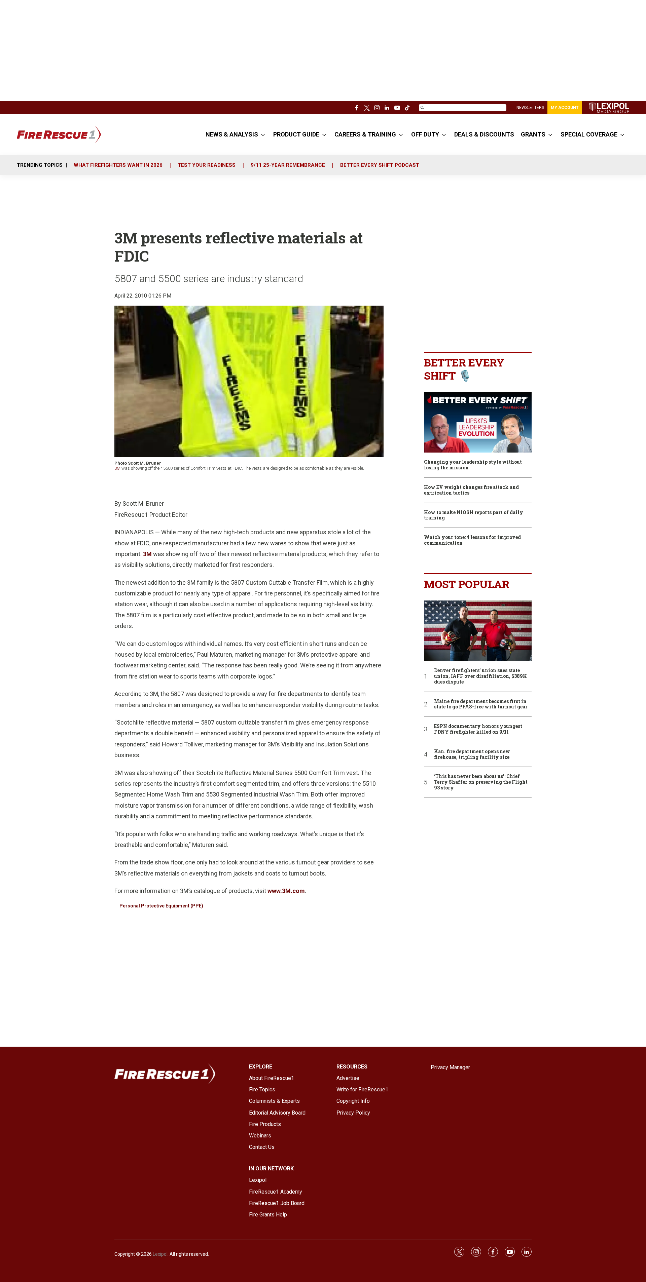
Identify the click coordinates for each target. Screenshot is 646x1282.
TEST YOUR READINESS (207, 165)
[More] (263, 134)
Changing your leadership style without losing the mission (473, 465)
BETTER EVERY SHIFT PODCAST (379, 165)
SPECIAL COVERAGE (589, 134)
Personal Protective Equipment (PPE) (161, 905)
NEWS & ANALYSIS (232, 134)
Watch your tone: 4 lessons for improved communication (472, 540)
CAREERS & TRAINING (365, 134)
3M (117, 468)
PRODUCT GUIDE (296, 134)
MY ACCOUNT (565, 107)
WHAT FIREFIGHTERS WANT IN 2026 (118, 165)
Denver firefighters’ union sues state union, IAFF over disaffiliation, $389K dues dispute (480, 676)
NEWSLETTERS (530, 107)
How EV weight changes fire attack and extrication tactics (471, 490)
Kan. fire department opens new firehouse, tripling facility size (472, 754)
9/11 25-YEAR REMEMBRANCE (288, 165)
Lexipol (160, 1254)
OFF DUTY (425, 134)
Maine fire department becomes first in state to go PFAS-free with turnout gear (481, 704)
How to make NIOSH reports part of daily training (473, 515)
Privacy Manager (450, 1067)
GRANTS (533, 134)
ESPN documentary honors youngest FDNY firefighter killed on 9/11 (478, 729)
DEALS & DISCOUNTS (484, 134)
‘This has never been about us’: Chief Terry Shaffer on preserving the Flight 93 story (481, 782)
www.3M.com (286, 890)
